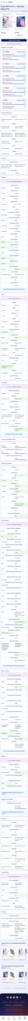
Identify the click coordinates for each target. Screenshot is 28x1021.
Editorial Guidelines (18, 1005)
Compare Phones (9, 988)
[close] (13, 16)
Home (2, 988)
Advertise (23, 1002)
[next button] (24, 954)
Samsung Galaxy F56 (19, 29)
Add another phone (14, 40)
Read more (24, 11)
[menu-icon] (2, 2)
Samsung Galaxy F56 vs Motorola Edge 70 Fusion (9, 982)
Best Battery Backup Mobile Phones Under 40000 (12, 793)
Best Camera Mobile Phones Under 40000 (14, 665)
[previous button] (3, 954)
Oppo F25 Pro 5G (5, 29)
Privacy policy (8, 1005)
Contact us (16, 1002)
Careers (10, 1002)
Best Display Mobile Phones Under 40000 (14, 289)
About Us (5, 1002)
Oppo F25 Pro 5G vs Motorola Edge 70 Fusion (9, 959)
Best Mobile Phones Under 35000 (14, 434)
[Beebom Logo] (8, 2)
